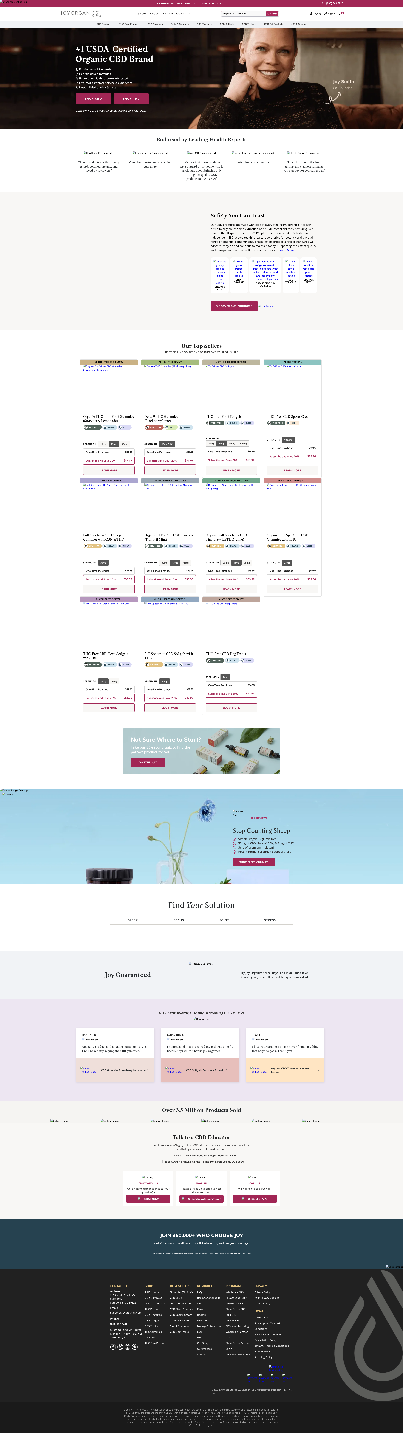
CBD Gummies (155, 24)
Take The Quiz (148, 762)
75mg (186, 562)
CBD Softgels (227, 24)
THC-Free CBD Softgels (223, 417)
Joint (224, 920)
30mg (103, 562)
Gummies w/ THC (180, 1320)
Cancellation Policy (265, 1340)
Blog (199, 1337)
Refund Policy (262, 1351)
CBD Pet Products (273, 24)
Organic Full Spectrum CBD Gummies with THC (287, 537)
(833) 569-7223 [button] (258, 1198)
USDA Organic (299, 24)
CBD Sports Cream (181, 1315)
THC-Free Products (129, 24)
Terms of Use (262, 1317)
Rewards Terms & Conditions (271, 1346)
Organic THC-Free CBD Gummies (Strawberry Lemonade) (108, 419)
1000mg (288, 439)
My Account (204, 1320)
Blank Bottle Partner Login (238, 1346)
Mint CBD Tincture (181, 1303)
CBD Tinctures (204, 24)
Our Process (204, 1349)
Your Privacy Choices (266, 1298)
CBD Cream (151, 1337)
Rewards (202, 1309)
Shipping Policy (263, 1357)
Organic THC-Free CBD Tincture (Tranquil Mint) (169, 537)
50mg (124, 444)
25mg (114, 444)
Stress (270, 920)
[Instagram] (127, 1347)
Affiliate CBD (233, 1320)
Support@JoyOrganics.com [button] (204, 1198)
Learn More (286, 250)
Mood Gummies (179, 1326)
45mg (175, 562)
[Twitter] (120, 1347)
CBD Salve (176, 1298)
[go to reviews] (87, 436)
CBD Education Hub (246, 1389)
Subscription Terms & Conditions (267, 1326)
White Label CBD (235, 1303)
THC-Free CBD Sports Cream (289, 417)
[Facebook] (113, 1347)
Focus (178, 920)
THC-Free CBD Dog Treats (226, 654)
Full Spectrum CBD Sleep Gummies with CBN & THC (103, 537)
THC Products (104, 24)
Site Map (233, 1389)
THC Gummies (153, 1332)
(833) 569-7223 (118, 1323)
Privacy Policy (246, 1253)
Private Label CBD (236, 1298)
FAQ (199, 1292)
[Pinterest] (135, 1347)
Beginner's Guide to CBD (209, 1300)
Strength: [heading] (89, 444)
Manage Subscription (209, 1326)
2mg (225, 677)
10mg (103, 444)
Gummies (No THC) (181, 1292)
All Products (152, 1292)
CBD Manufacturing (237, 1326)
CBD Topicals (249, 24)
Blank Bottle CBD (236, 1309)
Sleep (133, 920)
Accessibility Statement (268, 1334)
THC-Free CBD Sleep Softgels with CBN (105, 656)
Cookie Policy (262, 1303)
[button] (400, 3)
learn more (108, 470)
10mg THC (167, 444)
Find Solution (201, 905)
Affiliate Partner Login (238, 1354)
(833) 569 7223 (334, 3)
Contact (201, 1354)
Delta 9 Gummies (180, 24)
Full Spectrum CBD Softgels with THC (168, 656)
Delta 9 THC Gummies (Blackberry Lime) (161, 419)
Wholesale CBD (235, 1292)
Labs (200, 1332)
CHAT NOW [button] (151, 1198)
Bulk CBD (231, 1315)
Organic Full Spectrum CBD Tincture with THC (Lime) (226, 537)
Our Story (203, 1343)
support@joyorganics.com (126, 1312)
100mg (243, 443)
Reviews (202, 1315)
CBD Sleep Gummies (182, 1309)
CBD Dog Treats (179, 1332)
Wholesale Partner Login (237, 1334)
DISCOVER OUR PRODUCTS (234, 306)
